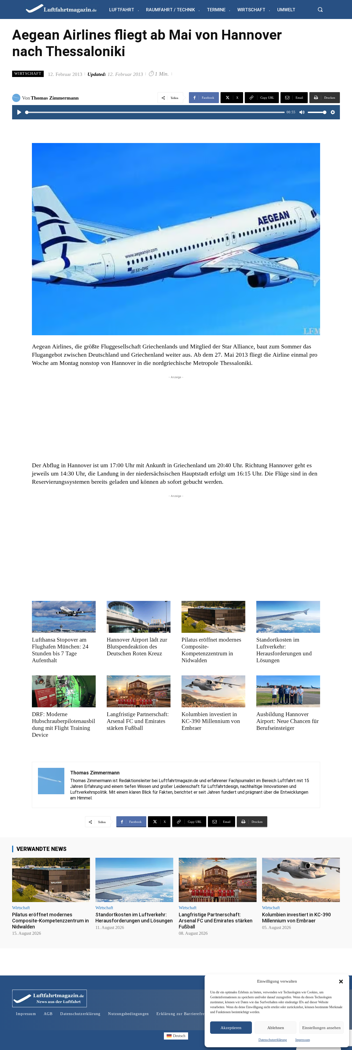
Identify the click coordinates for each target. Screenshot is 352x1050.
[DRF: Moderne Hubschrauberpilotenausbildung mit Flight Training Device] (64, 691)
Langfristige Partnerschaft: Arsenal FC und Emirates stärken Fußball (138, 721)
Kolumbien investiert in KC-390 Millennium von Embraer (211, 721)
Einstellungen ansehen (321, 1028)
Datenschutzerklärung (272, 1040)
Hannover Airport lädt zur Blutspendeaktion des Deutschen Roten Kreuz (137, 646)
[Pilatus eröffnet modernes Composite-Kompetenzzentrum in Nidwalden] (213, 617)
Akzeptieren (231, 1028)
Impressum (302, 1040)
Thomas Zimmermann (55, 98)
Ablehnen (275, 1028)
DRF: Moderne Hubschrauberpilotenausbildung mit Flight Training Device (63, 724)
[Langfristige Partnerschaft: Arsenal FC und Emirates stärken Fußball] (138, 691)
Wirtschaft (28, 74)
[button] (341, 981)
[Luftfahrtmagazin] (65, 8)
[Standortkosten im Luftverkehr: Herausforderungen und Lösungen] (288, 617)
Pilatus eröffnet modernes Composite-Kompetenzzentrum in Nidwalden (211, 650)
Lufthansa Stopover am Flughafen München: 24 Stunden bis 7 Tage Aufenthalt (60, 650)
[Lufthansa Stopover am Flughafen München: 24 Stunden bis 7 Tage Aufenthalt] (64, 617)
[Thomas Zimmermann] (17, 98)
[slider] (155, 112)
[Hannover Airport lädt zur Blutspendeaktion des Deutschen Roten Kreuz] (138, 617)
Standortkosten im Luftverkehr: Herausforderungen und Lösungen (284, 650)
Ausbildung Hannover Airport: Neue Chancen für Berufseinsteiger (287, 721)
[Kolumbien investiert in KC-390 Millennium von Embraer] (213, 691)
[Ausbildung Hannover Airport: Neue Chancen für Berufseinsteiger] (288, 691)
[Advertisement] (176, 418)
